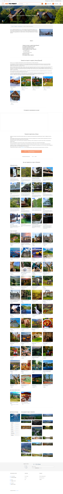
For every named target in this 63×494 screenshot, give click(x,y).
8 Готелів (23, 447)
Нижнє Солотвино (36, 453)
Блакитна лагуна (23, 224)
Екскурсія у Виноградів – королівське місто (35, 287)
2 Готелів (44, 415)
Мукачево (47, 453)
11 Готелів (33, 422)
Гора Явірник (12, 224)
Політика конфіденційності (42, 476)
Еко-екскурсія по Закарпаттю (25, 258)
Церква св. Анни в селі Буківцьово (14, 208)
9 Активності (46, 444)
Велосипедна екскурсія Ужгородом (36, 370)
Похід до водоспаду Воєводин (36, 314)
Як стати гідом (26, 476)
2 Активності (26, 455)
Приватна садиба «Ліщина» (14, 101)
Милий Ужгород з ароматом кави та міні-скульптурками (26, 273)
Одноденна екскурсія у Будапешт (14, 258)
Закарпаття (15, 26)
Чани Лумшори (45, 224)
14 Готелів (44, 454)
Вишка (11, 29)
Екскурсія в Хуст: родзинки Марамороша (13, 385)
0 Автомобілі (38, 423)
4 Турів (23, 427)
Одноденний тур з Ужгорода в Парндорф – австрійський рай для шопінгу (25, 244)
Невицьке (37, 429)
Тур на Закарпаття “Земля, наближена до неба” (24, 287)
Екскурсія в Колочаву (35, 300)
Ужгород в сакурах (23, 356)
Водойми (22, 214)
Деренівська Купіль (26, 437)
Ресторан (12, 392)
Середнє (26, 453)
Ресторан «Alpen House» (24, 402)
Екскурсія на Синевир (24, 314)
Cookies (40, 479)
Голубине (37, 443)
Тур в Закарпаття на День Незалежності (13, 357)
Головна (12, 26)
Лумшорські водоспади (35, 224)
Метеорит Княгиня (12, 177)
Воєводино (26, 426)
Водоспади (33, 214)
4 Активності (26, 427)
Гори (11, 214)
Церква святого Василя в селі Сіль (47, 177)
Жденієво (26, 446)
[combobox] (22, 4)
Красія (36, 29)
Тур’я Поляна (48, 420)
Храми (11, 183)
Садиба (11, 77)
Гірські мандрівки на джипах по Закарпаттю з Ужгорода (36, 357)
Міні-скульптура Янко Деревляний (36, 208)
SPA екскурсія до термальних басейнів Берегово (25, 385)
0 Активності (26, 439)
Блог (25, 479)
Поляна (48, 436)
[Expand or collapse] (41, 43)
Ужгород (48, 426)
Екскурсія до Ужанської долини (47, 314)
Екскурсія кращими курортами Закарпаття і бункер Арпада (47, 371)
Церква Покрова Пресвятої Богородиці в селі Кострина (35, 178)
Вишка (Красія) (20, 26)
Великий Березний (31, 416)
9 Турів (39, 422)
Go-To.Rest (17, 490)
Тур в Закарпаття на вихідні (25, 328)
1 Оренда (37, 422)
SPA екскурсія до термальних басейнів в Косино (47, 385)
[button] (12, 419)
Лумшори (22, 147)
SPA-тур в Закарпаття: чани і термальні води (47, 343)
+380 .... (12, 103)
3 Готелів (44, 421)
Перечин (26, 420)
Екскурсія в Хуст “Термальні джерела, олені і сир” (47, 273)
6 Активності (37, 431)
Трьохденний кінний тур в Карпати (47, 356)
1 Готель (23, 454)
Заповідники (44, 183)
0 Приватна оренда (48, 415)
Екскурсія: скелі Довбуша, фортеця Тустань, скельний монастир (15, 301)
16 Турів (45, 455)
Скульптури (33, 198)
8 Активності (48, 455)
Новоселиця (47, 414)
